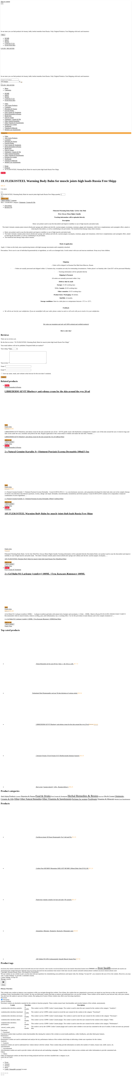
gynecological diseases (58, 968)
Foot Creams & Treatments (13, 112)
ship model (39, 970)
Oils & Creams (9, 117)
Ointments (8, 509)
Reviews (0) (8, 207)
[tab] (68, 206)
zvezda (115, 970)
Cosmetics (8, 107)
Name (3, 366)
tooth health (80, 970)
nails (118, 968)
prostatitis (13, 970)
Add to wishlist (6, 200)
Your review (5, 363)
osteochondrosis (4, 970)
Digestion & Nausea (11, 109)
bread (37, 968)
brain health (27, 968)
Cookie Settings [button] (5, 977)
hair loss (65, 968)
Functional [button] (4, 1030)
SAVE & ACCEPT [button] (7, 1057)
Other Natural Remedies (12, 121)
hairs (69, 968)
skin (43, 970)
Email (3, 370)
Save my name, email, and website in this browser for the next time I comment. (27, 373)
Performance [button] (5, 1036)
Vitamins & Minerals (11, 128)
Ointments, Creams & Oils (13, 119)
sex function (34, 970)
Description (8, 205)
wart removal (101, 970)
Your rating (5, 349)
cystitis (46, 968)
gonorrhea (50, 968)
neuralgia (122, 968)
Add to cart (5, 198)
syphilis (62, 970)
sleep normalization (49, 970)
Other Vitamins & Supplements (14, 123)
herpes (87, 968)
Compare (14, 200)
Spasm (55, 970)
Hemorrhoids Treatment (80, 968)
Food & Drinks (9, 110)
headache (72, 968)
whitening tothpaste (109, 970)
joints (96, 968)
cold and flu (41, 968)
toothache (75, 970)
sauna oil (29, 970)
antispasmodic (17, 968)
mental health (114, 968)
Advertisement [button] (5, 1046)
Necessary (6, 999)
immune (92, 968)
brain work (33, 968)
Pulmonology (18, 970)
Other (6, 104)
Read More (34, 437)
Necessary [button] (4, 998)
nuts (125, 968)
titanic (66, 970)
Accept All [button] (14, 977)
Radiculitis (24, 970)
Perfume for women (11, 124)
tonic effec (70, 970)
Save (4, 173)
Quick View (8, 444)
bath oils (23, 968)
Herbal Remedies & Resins (13, 114)
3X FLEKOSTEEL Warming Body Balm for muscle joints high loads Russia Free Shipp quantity (30, 194)
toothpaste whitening (88, 970)
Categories (8, 90)
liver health (104, 967)
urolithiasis (95, 970)
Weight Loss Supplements (12, 130)
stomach (59, 970)
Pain (9, 970)
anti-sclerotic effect (5, 968)
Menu (6, 88)
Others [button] (3, 1052)
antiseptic (12, 968)
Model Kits (8, 116)
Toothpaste (8, 126)
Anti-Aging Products (11, 105)
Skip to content (5, 1)
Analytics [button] (4, 1041)
